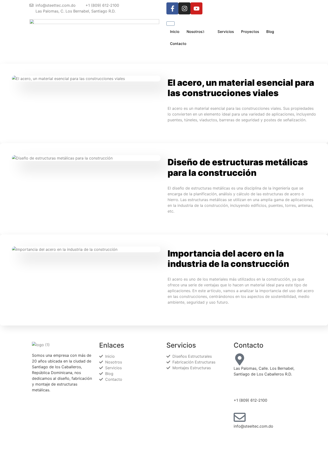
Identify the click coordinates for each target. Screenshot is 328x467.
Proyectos (250, 31)
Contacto (178, 43)
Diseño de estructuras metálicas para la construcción (238, 167)
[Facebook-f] (172, 8)
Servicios (226, 31)
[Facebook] (265, 440)
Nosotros (194, 31)
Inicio (174, 31)
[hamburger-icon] (170, 23)
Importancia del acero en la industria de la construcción (228, 258)
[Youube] (265, 452)
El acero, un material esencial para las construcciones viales (241, 87)
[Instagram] (184, 8)
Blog (270, 31)
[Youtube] (196, 8)
